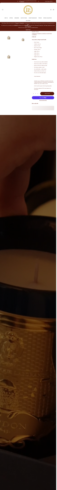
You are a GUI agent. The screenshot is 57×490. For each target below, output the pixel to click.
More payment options (43, 100)
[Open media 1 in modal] (8, 37)
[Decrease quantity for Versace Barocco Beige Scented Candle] (33, 93)
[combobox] (49, 1)
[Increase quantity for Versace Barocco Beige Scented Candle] (38, 93)
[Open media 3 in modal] (8, 52)
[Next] (38, 1)
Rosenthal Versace (35, 31)
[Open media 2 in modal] (23, 37)
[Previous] (17, 1)
